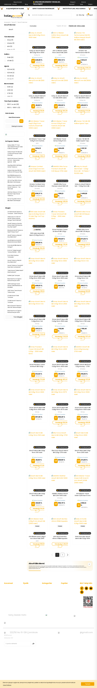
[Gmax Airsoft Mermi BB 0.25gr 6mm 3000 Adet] (37, 265)
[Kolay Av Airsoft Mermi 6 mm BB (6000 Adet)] (82, 85)
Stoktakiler (33, 26)
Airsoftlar (42, 567)
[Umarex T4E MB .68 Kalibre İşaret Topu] (82, 128)
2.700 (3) (10, 93)
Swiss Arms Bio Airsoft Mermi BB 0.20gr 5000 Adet (82, 537)
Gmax (60, 234)
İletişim (6, 587)
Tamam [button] (87, 684)
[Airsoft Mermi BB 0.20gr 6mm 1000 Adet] (37, 483)
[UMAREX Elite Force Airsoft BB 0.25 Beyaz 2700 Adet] (82, 219)
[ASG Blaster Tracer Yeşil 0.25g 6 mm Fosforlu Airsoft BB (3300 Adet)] (37, 128)
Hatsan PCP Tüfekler (67, 598)
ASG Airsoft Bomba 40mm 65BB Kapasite (59, 537)
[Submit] (33, 643)
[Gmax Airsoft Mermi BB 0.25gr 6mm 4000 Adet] (59, 354)
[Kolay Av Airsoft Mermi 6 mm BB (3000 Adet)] (59, 85)
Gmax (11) (10, 40)
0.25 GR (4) (10, 73)
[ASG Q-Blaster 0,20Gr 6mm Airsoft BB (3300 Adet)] (59, 40)
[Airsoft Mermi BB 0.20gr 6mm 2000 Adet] (82, 440)
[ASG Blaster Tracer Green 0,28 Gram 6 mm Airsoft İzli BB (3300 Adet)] (82, 483)
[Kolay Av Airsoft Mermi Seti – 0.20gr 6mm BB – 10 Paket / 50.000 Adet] (82, 173)
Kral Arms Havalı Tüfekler (69, 595)
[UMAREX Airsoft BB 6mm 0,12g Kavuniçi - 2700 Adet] (82, 354)
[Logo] (14, 15)
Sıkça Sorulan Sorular (10, 592)
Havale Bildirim (27, 598)
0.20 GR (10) (11, 69)
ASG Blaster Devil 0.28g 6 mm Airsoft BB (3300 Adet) (37, 537)
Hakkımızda (7, 590)
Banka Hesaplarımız (10, 601)
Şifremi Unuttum (28, 595)
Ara (21, 121)
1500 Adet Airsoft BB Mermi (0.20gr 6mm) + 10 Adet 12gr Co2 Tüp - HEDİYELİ (37, 234)
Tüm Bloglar (17, 317)
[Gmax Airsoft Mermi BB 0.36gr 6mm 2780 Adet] (82, 308)
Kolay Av (37, 55)
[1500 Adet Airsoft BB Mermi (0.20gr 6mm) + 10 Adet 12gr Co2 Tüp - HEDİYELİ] (37, 219)
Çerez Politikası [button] (7, 685)
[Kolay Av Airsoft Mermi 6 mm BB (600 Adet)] (37, 85)
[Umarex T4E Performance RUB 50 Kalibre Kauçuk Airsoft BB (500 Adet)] (82, 40)
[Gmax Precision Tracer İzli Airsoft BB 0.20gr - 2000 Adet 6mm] (37, 354)
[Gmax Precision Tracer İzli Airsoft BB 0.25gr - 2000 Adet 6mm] (59, 219)
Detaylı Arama (16, 126)
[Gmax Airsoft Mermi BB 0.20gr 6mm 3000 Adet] (59, 265)
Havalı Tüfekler (46, 590)
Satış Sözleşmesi (9, 598)
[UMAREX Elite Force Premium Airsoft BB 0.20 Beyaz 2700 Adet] (59, 173)
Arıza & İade (27, 601)
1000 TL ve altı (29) (13, 104)
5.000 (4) (10, 87)
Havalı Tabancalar (48, 587)
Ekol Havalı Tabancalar (68, 587)
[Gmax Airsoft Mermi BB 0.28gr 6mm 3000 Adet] (37, 397)
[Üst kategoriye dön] (89, 564)
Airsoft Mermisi (22, 22)
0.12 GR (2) (10, 76)
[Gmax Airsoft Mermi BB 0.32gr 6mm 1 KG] (82, 265)
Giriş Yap (26, 592)
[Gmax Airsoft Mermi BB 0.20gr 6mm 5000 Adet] (82, 397)
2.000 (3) (10, 90)
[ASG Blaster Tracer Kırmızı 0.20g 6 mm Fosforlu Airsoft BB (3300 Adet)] (59, 128)
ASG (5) (9, 46)
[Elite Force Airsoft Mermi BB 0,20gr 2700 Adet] (59, 440)
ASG (60, 55)
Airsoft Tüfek (46, 598)
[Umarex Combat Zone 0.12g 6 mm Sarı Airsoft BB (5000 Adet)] (37, 173)
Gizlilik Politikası (9, 595)
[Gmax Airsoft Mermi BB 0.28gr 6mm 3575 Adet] (59, 397)
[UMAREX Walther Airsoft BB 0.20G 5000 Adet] (59, 483)
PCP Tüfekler (46, 592)
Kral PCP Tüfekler (66, 601)
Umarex (82, 55)
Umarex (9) (10, 43)
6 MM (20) (10, 57)
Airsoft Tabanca (47, 595)
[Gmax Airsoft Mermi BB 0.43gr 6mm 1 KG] (37, 308)
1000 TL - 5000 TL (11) (13, 107)
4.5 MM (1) (10, 61)
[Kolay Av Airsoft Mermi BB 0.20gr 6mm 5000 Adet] (37, 40)
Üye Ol (25, 590)
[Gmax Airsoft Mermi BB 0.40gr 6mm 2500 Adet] (59, 308)
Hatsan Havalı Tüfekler (68, 592)
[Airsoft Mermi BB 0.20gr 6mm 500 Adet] (37, 440)
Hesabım (26, 587)
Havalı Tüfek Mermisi (67, 590)
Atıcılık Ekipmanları (48, 601)
